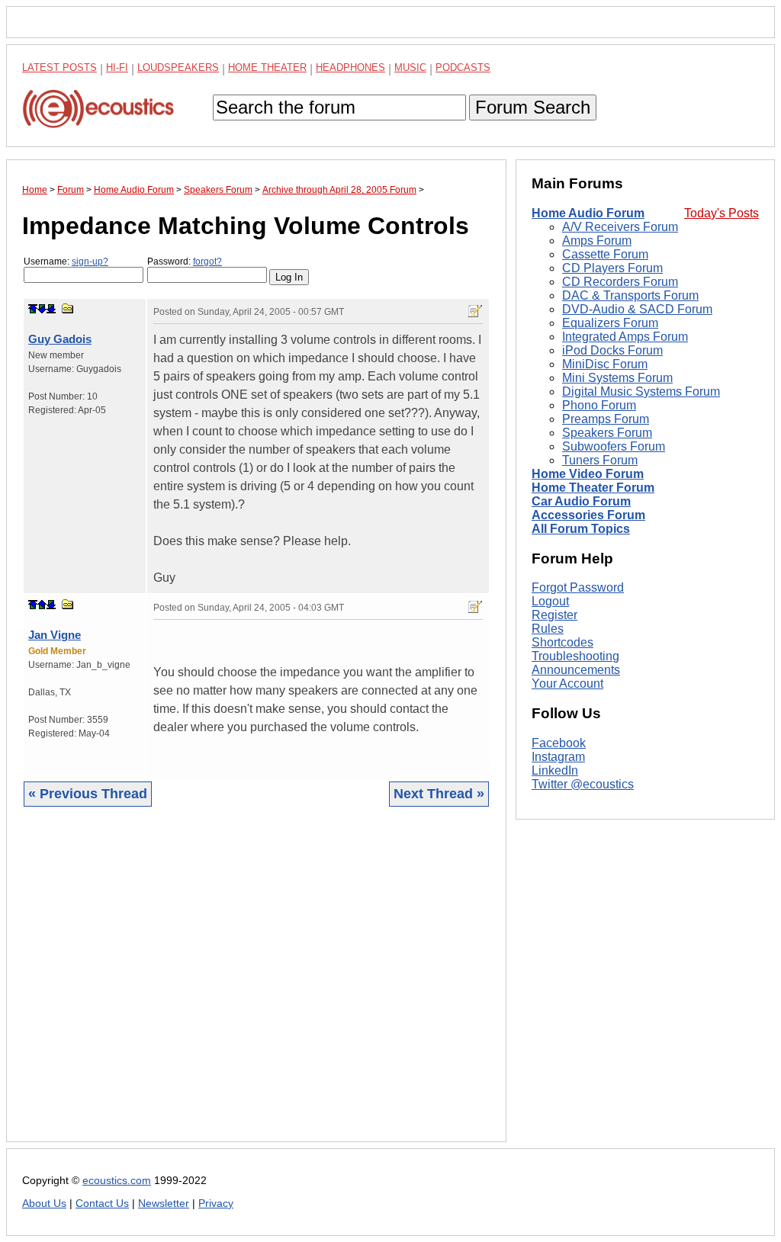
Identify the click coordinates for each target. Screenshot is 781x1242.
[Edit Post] (475, 311)
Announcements (576, 669)
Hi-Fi (117, 67)
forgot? (207, 261)
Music (410, 67)
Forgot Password (578, 587)
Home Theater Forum (593, 487)
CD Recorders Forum (620, 281)
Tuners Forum (600, 460)
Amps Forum (597, 240)
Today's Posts (721, 213)
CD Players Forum (612, 268)
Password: (184, 261)
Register (554, 614)
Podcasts (462, 67)
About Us (44, 1203)
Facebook (559, 743)
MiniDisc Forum (605, 364)
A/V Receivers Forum (620, 226)
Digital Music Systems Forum (641, 391)
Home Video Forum (588, 473)
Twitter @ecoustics (583, 784)
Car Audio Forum (581, 501)
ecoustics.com (116, 1180)
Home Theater (267, 67)
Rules (548, 628)
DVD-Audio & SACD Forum (637, 309)
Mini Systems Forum (617, 377)
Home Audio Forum (588, 213)
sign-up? (90, 261)
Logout (550, 601)
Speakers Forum (607, 432)
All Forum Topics (581, 528)
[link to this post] (68, 308)
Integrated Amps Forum (625, 336)
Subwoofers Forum (613, 446)
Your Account (567, 683)
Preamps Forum (605, 418)
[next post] (42, 308)
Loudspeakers (178, 67)
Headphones (350, 67)
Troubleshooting (575, 656)
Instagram (558, 756)
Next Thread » (439, 793)
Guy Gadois (60, 338)
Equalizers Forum (610, 322)
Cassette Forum (605, 254)
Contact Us (102, 1203)
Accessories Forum (588, 515)
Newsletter (163, 1203)
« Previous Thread (87, 793)
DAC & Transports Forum (630, 295)
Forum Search (532, 107)
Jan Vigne (54, 634)
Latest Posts (59, 67)
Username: (66, 261)
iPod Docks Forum (612, 350)
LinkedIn (555, 770)
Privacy (215, 1203)
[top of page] (32, 308)
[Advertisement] (256, 986)
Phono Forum (599, 405)
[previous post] (42, 604)
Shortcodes (562, 642)
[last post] (51, 308)
